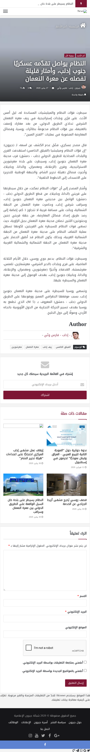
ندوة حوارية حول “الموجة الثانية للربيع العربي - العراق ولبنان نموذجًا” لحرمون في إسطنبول (69, 456)
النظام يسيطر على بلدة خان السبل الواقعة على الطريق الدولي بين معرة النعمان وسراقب (25, 506)
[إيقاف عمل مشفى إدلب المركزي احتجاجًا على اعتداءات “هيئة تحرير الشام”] (23, 435)
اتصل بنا (45, 729)
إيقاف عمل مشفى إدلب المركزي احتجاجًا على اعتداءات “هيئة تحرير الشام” (24, 454)
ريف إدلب (47, 347)
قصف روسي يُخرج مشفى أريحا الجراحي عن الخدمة (67, 502)
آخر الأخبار (61, 26)
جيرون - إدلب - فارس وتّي (68, 88)
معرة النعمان (32, 347)
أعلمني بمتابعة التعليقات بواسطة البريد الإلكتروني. (53, 662)
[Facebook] (49, 735)
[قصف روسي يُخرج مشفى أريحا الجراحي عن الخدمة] (67, 485)
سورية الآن (69, 55)
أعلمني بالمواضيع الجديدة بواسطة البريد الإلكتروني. (52, 671)
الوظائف (13, 722)
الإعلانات (26, 722)
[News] (82, 11)
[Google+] (56, 735)
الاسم (82, 596)
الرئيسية (74, 26)
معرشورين (17, 347)
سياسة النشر (58, 722)
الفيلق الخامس (63, 347)
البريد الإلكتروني (76, 611)
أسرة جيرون (41, 722)
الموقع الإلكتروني (76, 627)
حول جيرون (75, 722)
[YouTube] (36, 735)
